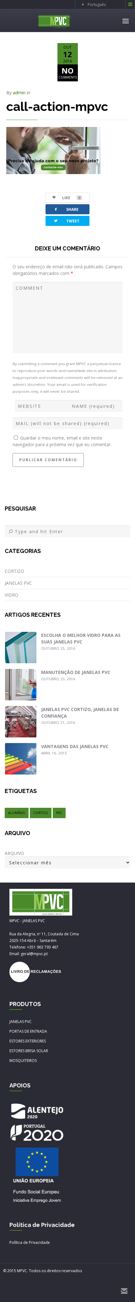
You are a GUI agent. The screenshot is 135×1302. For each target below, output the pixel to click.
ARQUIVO (14, 853)
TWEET (66, 220)
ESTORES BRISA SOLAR (28, 1050)
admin (19, 93)
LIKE (71, 197)
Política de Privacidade (29, 1242)
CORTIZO (14, 571)
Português (97, 4)
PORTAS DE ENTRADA (28, 1031)
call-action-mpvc (57, 106)
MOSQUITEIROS (23, 1060)
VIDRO (11, 595)
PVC (59, 813)
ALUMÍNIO (16, 813)
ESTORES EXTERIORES (27, 1041)
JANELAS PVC (18, 583)
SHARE (65, 209)
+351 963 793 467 (42, 947)
